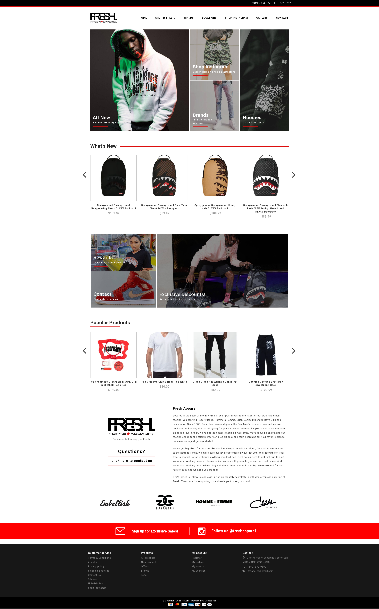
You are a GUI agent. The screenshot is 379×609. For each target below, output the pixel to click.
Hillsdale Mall (96, 583)
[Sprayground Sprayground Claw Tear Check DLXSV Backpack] (164, 178)
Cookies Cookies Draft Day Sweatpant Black (266, 383)
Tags (144, 575)
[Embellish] (115, 494)
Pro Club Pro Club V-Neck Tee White (164, 381)
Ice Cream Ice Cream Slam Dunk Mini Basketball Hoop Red (113, 383)
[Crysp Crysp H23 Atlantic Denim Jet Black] (215, 355)
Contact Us (94, 575)
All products (148, 558)
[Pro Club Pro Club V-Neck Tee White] (164, 355)
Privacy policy (96, 566)
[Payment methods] (170, 604)
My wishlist (198, 571)
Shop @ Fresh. (165, 18)
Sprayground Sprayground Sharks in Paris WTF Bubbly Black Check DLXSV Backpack (265, 208)
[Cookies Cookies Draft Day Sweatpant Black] (266, 355)
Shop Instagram (236, 18)
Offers (145, 566)
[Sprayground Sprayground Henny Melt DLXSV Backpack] (215, 178)
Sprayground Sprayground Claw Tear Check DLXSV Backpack (164, 207)
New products (149, 562)
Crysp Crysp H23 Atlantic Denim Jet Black (215, 383)
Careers (262, 18)
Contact (282, 18)
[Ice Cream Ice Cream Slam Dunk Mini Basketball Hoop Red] (113, 355)
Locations (209, 18)
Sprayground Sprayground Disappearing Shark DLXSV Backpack (113, 207)
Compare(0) (258, 2)
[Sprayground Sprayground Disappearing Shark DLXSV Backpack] (113, 178)
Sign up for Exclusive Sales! (155, 531)
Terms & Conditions (99, 558)
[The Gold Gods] (165, 494)
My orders (198, 562)
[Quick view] (133, 198)
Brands (188, 18)
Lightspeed (210, 600)
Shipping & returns (98, 571)
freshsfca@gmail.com (260, 571)
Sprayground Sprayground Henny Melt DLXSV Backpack (215, 207)
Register (197, 558)
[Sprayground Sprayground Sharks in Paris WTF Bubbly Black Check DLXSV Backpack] (266, 178)
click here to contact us (131, 460)
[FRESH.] (103, 18)
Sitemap (93, 579)
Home (143, 18)
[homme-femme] (214, 494)
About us (93, 562)
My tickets (198, 566)
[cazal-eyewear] (264, 494)
